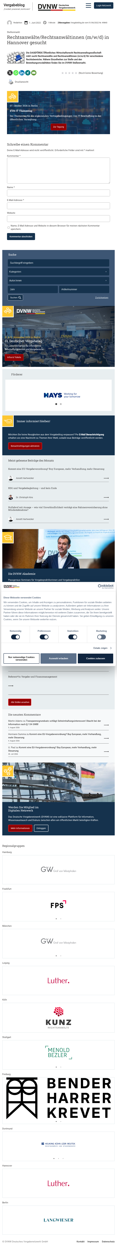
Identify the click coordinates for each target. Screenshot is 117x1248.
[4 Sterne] (72, 73)
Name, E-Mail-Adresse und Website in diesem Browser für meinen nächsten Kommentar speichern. (55, 227)
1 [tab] (56, 404)
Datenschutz (108, 1241)
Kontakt (81, 1241)
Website (11, 213)
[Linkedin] (22, 72)
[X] (10, 72)
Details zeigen (100, 648)
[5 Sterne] (76, 73)
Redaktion (17, 22)
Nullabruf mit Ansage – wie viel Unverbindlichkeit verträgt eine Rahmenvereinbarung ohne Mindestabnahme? (58, 508)
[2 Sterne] (65, 73)
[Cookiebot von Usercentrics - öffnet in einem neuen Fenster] (100, 586)
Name (11, 187)
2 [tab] (60, 404)
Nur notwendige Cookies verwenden (21, 658)
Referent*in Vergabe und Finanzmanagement (32, 676)
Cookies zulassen (95, 658)
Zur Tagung (58, 127)
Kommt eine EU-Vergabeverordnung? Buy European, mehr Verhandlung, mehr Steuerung (56, 469)
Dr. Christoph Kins (24, 497)
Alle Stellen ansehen (20, 702)
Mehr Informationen (20, 828)
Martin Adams (15, 721)
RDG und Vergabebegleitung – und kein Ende (32, 488)
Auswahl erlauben (58, 658)
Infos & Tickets (14, 357)
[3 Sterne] (69, 73)
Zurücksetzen (101, 297)
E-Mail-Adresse (15, 200)
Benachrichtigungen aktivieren (25, 446)
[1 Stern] (62, 73)
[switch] (44, 637)
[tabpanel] (58, 396)
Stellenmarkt (13, 32)
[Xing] (27, 72)
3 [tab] (63, 1158)
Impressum (93, 1241)
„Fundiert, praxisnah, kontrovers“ (17, 9)
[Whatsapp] (16, 72)
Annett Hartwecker (25, 478)
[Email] (33, 72)
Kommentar (13, 156)
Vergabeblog (14, 5)
